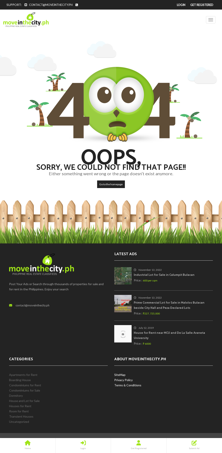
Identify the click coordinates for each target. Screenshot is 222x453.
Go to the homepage (111, 184)
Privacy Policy (123, 380)
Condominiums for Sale (24, 390)
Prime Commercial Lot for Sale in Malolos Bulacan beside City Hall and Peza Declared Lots (169, 305)
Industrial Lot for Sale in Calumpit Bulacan (164, 275)
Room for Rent (19, 411)
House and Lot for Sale (24, 401)
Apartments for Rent (23, 375)
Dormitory (16, 395)
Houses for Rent (20, 406)
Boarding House (20, 380)
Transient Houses (21, 416)
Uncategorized (19, 421)
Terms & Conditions (127, 385)
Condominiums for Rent (25, 385)
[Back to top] (207, 425)
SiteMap (120, 375)
